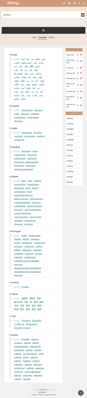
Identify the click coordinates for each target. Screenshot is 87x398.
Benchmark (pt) (70, 98)
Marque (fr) (70, 73)
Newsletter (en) (70, 85)
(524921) (69, 161)
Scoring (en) (70, 91)
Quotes (51, 37)
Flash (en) (70, 68)
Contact (34, 395)
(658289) (69, 134)
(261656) (69, 150)
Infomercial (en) (70, 105)
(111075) (69, 166)
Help (40, 395)
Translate (42, 37)
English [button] (43, 392)
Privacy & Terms (50, 395)
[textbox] (43, 14)
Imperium (43, 390)
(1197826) (70, 124)
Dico (34, 37)
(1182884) (70, 129)
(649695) (69, 182)
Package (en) (71, 78)
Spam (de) (70, 55)
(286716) (69, 145)
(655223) (69, 156)
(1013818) (70, 140)
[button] (64, 3)
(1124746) (70, 171)
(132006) (69, 177)
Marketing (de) (70, 61)
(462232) (69, 118)
